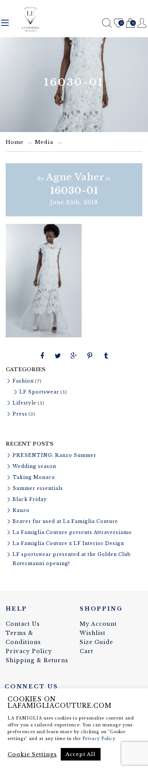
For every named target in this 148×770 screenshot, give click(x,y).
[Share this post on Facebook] (42, 356)
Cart (130, 24)
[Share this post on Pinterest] (90, 356)
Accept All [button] (81, 754)
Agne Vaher (75, 177)
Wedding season (34, 466)
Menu (5, 22)
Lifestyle (24, 403)
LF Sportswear (39, 392)
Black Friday (30, 499)
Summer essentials (38, 488)
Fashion (23, 381)
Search (107, 23)
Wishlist (118, 24)
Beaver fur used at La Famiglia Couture (65, 521)
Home (15, 142)
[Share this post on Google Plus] (74, 356)
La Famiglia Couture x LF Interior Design (68, 543)
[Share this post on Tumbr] (106, 356)
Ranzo (21, 510)
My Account (98, 623)
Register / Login (142, 23)
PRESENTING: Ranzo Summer (54, 455)
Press (20, 414)
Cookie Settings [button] (32, 754)
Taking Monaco (34, 477)
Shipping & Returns (37, 660)
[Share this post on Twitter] (58, 356)
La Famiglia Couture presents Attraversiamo (72, 532)
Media (44, 142)
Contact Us (23, 623)
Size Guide (96, 642)
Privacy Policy (29, 651)
